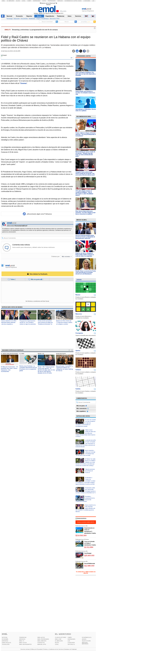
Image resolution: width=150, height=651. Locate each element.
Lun (93, 0)
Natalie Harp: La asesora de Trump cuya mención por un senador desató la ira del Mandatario (86, 272)
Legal (23, 0)
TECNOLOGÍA (5, 644)
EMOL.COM (58, 639)
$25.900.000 (89, 555)
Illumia (21, 353)
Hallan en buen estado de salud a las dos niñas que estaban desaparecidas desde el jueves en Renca (86, 433)
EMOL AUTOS (41, 637)
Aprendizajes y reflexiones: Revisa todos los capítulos (86, 110)
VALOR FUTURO (86, 640)
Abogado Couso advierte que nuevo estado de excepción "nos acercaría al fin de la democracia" (85, 173)
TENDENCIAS (22, 637)
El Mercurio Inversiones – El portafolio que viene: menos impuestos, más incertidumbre (9, 369)
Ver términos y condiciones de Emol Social (37, 301)
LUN (69, 640)
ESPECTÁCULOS (6, 642)
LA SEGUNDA (71, 642)
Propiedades (52, 0)
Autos (44, 0)
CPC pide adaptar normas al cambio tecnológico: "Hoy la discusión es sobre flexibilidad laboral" (84, 193)
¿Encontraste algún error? (39, 214)
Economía (19, 16)
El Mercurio (10, 0)
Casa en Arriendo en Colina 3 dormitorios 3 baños (90, 543)
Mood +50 (41, 353)
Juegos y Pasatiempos (42, 18)
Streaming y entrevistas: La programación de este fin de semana (35, 29)
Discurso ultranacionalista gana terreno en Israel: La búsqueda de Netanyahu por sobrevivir (85, 237)
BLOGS (57, 642)
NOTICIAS (4, 637)
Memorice (79, 314)
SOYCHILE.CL (71, 644)
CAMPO (70, 637)
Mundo (39, 16)
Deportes (29, 16)
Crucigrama (79, 333)
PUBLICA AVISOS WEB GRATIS (85, 522)
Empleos (60, 0)
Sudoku (78, 389)
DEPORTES (5, 640)
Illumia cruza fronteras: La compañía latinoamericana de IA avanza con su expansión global (28, 368)
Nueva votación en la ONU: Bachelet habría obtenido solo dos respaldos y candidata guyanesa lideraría (86, 508)
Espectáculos (50, 16)
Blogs (18, 0)
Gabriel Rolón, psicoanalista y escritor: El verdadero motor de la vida (85, 93)
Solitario (78, 369)
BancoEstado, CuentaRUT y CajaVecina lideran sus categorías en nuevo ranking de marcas (64, 368)
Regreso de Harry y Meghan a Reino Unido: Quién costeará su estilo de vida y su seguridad (85, 255)
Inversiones (36, 0)
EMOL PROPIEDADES (43, 639)
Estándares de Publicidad (70, 649)
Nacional (9, 16)
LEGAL (57, 644)
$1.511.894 (88, 547)
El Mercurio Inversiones (9, 353)
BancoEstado (61, 353)
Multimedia (32, 18)
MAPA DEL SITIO (41, 644)
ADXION (84, 639)
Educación (17, 18)
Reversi (78, 295)
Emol (3, 0)
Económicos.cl (69, 0)
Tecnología (10, 18)
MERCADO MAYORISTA (85, 643)
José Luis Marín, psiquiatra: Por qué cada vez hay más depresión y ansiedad (86, 74)
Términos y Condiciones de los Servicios (53, 649)
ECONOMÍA (5, 639)
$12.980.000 (89, 566)
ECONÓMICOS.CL (87, 637)
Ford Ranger (88, 553)
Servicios (78, 16)
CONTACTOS (40, 642)
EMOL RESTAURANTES (25, 644)
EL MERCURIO (59, 640)
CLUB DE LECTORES (60, 637)
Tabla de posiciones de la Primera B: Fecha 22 (90, 471)
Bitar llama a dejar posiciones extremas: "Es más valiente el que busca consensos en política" (86, 212)
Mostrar (48, 4)
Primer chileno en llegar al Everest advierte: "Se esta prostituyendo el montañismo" (86, 134)
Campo (29, 0)
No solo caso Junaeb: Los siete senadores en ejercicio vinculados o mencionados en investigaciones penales (86, 423)
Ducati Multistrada (89, 563)
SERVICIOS (22, 639)
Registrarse (90, 11)
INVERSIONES (71, 639)
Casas (79, 0)
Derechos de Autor (25, 649)
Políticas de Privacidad (36, 649)
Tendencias (60, 16)
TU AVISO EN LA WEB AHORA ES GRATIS (86, 572)
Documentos (24, 18)
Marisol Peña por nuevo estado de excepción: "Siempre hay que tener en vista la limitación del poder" (85, 154)
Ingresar (84, 11)
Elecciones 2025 (54, 18)
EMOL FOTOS (23, 642)
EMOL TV (21, 640)
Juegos (79, 279)
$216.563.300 (81, 535)
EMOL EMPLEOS (41, 640)
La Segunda (86, 0)
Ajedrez (78, 350)
